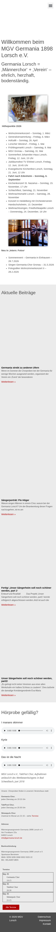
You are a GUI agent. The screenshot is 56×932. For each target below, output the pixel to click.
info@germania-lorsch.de (11, 838)
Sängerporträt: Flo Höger (15, 500)
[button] (50, 6)
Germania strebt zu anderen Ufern (20, 367)
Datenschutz (44, 917)
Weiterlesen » (8, 381)
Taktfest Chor (12, 887)
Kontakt (47, 924)
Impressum (45, 920)
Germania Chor (13, 877)
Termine (35, 816)
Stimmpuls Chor (13, 897)
